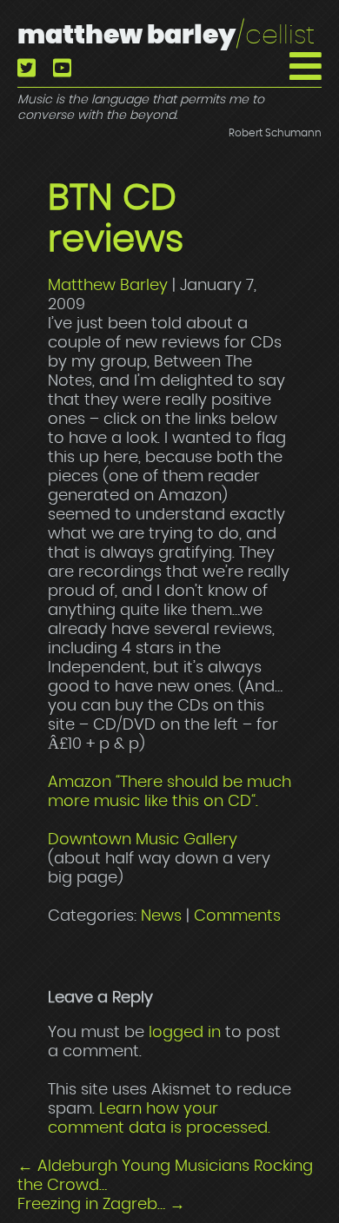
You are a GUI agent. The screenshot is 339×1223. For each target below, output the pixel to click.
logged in (185, 1033)
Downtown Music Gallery (142, 840)
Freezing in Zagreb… (101, 1205)
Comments (237, 916)
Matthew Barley (166, 36)
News (161, 916)
